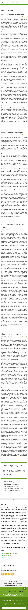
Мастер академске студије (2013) (10, 486)
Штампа (25, 16)
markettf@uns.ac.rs (14, 597)
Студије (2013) (9, 16)
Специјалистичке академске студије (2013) (13, 488)
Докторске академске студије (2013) (11, 490)
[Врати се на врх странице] (24, 588)
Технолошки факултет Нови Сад (16, 591)
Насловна (3, 10)
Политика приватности (13, 581)
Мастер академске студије (12, 133)
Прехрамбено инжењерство (10, 553)
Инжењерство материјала (10, 561)
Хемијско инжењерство (9, 557)
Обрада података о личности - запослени (13, 583)
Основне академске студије (12, 15)
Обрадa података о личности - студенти (13, 585)
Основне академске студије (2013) (11, 484)
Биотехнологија (7, 555)
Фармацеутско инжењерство (10, 559)
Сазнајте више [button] (8, 604)
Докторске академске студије (13, 334)
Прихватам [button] (14, 607)
